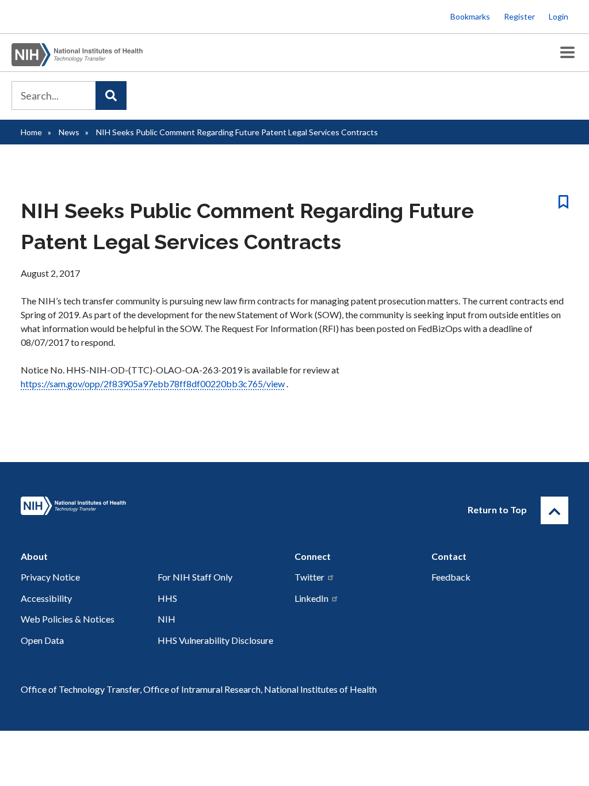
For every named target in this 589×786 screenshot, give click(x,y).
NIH (166, 618)
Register (519, 16)
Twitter (309, 576)
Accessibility (46, 598)
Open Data (42, 640)
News (69, 132)
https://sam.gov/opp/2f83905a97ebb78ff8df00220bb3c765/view (153, 383)
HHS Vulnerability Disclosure (215, 640)
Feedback (451, 576)
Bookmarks (470, 16)
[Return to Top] (554, 510)
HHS (167, 598)
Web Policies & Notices (67, 618)
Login (558, 16)
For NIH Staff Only (195, 576)
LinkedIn (311, 598)
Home (31, 132)
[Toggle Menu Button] (567, 52)
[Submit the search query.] (111, 95)
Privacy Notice (50, 576)
